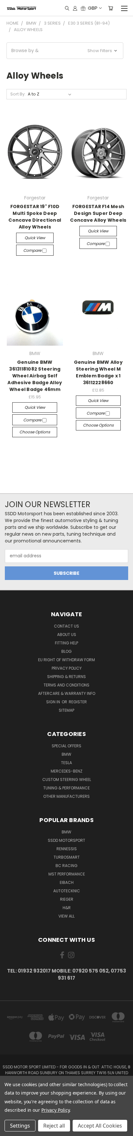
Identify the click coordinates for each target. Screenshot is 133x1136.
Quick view (35, 237)
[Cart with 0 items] (110, 8)
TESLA (66, 762)
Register (78, 702)
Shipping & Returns (66, 676)
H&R (67, 907)
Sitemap (66, 710)
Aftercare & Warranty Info (66, 693)
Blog (66, 651)
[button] (64, 50)
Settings (20, 1125)
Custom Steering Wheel (66, 779)
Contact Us (66, 626)
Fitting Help (66, 643)
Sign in (53, 702)
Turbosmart (67, 857)
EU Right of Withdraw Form (66, 660)
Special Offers (66, 746)
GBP (92, 8)
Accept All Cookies (100, 1125)
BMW (66, 754)
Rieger (66, 899)
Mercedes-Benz (66, 771)
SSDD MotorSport (66, 840)
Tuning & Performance (66, 788)
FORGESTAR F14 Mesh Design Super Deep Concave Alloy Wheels (98, 213)
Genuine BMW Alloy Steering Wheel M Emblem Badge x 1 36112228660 (98, 372)
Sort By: (18, 94)
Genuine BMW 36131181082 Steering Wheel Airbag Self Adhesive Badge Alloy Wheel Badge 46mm (34, 376)
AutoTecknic (66, 891)
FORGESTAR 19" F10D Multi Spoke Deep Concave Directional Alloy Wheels (34, 216)
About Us (66, 634)
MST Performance (66, 874)
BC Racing (66, 865)
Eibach (67, 882)
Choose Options (34, 432)
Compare (32, 250)
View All (66, 916)
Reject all (54, 1125)
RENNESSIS (66, 849)
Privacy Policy (67, 668)
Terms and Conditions (66, 685)
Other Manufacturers (66, 796)
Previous (10, 1129)
